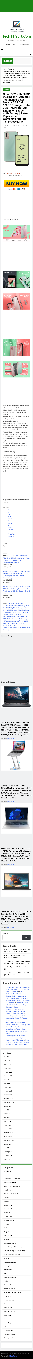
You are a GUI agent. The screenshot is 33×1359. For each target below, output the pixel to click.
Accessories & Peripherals (12, 1179)
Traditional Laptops (9, 1334)
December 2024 (8, 1095)
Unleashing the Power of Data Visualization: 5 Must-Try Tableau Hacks (16, 1018)
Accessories (7, 1175)
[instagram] (14, 17)
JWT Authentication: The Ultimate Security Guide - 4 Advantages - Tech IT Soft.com (18, 1000)
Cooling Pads (8, 1216)
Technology (7, 1323)
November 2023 (8, 1133)
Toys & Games (8, 1330)
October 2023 (8, 1136)
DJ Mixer (6, 1224)
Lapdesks (6, 1239)
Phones (6, 1304)
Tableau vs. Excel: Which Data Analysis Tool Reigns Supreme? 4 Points (17, 1005)
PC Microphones (9, 1300)
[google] (19, 17)
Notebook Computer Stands (12, 1292)
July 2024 (6, 1110)
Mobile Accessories (10, 1277)
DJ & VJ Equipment (9, 1220)
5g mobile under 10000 (16, 603)
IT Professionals (9, 1235)
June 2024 (7, 1114)
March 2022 (7, 1159)
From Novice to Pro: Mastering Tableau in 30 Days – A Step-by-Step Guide (17, 1042)
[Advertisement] (16, 205)
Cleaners (6, 1201)
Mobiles (6, 1281)
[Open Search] (27, 54)
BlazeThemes (13, 1356)
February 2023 (8, 1152)
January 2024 (8, 1129)
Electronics (7, 1228)
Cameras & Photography (11, 1194)
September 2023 (9, 1140)
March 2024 (7, 1121)
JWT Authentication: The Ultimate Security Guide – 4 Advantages (16, 994)
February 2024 (8, 1125)
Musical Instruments (10, 1288)
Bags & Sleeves (8, 1190)
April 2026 (7, 1060)
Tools (5, 1326)
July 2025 (6, 1080)
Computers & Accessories (12, 1209)
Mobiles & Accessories (11, 1285)
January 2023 (8, 1155)
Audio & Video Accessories (12, 1186)
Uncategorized (8, 1338)
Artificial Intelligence (10, 1182)
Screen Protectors (9, 1311)
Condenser (7, 1213)
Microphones (8, 1270)
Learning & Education (10, 1262)
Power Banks (8, 1307)
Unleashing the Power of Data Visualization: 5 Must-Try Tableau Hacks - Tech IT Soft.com (16, 1038)
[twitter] (16, 17)
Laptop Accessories (10, 1243)
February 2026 (8, 1068)
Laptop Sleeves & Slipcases (12, 1254)
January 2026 (8, 1072)
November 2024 (8, 1098)
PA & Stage (7, 1296)
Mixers (6, 1273)
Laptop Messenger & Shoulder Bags (14, 1251)
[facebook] (12, 17)
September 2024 (9, 1102)
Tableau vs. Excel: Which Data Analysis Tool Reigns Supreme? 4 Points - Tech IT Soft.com (16, 1011)
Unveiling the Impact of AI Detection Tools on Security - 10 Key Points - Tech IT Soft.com (18, 989)
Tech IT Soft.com (16, 36)
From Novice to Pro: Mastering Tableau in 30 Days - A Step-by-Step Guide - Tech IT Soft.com (18, 1025)
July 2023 (6, 1148)
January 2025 (8, 1091)
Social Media (7, 1315)
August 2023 (7, 1144)
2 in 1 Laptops (8, 1171)
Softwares (7, 1319)
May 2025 (7, 1083)
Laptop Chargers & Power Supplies (14, 1247)
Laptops (6, 1258)
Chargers (6, 1197)
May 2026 (7, 1057)
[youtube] (21, 17)
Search (5, 933)
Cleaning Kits (8, 1205)
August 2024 (7, 1106)
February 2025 (8, 1087)
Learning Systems (9, 1266)
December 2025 (8, 1076)
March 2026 (7, 1064)
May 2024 (7, 1117)
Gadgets (7, 89)
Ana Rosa (7, 125)
